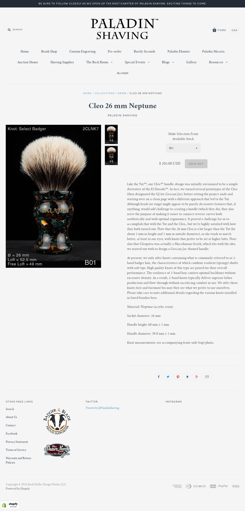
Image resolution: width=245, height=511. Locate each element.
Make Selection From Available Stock (183, 137)
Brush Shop (49, 51)
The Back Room (97, 62)
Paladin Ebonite (178, 51)
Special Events (135, 62)
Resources (216, 62)
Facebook (11, 434)
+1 (197, 377)
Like (158, 377)
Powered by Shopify (18, 489)
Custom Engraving (82, 51)
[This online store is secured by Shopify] (10, 508)
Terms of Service (16, 450)
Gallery (191, 62)
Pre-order (115, 51)
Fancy (187, 377)
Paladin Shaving (122, 115)
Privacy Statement (17, 442)
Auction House (27, 62)
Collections (105, 93)
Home (24, 51)
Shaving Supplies (62, 62)
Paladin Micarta (213, 51)
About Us (11, 417)
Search (10, 409)
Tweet (168, 377)
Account (122, 73)
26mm (122, 93)
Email (207, 377)
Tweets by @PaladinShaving (102, 408)
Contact (11, 425)
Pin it (178, 377)
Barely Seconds (144, 51)
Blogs (166, 62)
